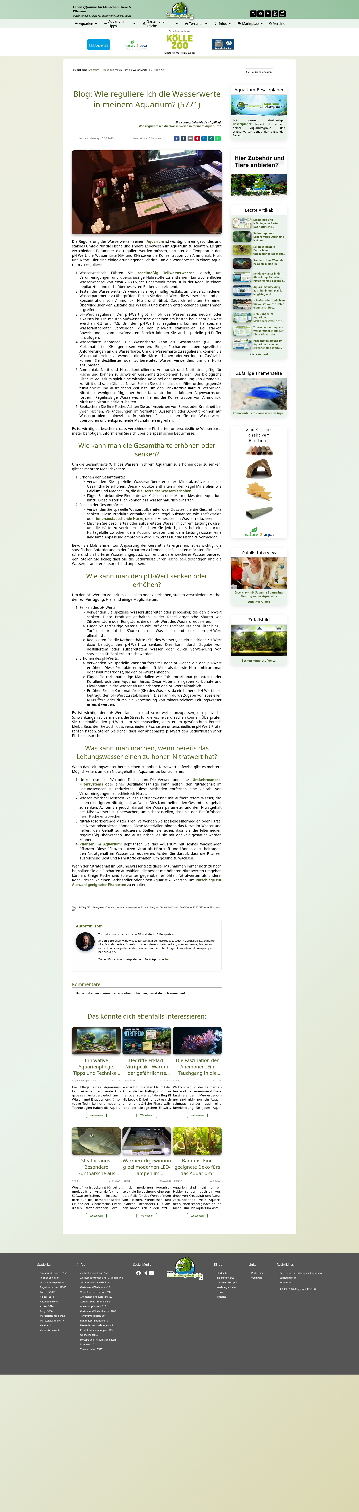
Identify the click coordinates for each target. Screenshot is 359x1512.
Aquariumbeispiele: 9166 (53, 1273)
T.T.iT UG (311, 1289)
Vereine (279, 23)
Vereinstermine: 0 (49, 1330)
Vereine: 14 (46, 1325)
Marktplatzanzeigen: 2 (52, 1315)
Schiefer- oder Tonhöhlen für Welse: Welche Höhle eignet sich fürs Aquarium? (269, 306)
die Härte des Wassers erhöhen (164, 491)
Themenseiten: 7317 (91, 1349)
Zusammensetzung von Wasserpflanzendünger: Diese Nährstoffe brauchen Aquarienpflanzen (268, 334)
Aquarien (86, 23)
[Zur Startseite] (185, 1279)
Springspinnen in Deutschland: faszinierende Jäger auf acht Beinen (268, 252)
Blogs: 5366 (46, 1311)
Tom (168, 959)
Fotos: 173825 (47, 1292)
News (220, 1292)
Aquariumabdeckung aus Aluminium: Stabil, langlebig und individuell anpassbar (267, 292)
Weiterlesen (96, 1115)
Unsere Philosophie (227, 1282)
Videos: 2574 (47, 1296)
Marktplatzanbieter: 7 (52, 1320)
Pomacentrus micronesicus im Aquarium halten (267, 413)
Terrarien (196, 23)
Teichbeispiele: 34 (49, 1277)
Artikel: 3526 (46, 1306)
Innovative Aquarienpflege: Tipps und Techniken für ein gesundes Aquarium (96, 1073)
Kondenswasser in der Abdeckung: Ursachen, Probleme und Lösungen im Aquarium (269, 279)
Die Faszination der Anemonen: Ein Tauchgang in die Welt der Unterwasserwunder (197, 1073)
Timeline (221, 1296)
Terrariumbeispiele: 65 (52, 1282)
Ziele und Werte (225, 1277)
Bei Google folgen (261, 71)
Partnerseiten (258, 1273)
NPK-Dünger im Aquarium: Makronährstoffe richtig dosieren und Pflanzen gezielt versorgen (268, 321)
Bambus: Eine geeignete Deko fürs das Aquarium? (197, 1166)
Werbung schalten (227, 1287)
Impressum (286, 1282)
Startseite (93, 70)
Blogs (105, 70)
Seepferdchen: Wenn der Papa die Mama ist (269, 261)
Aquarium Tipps (116, 23)
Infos (223, 23)
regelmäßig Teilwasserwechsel (167, 272)
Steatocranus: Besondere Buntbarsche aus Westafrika (96, 1170)
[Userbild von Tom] (86, 950)
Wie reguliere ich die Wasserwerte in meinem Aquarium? (180, 126)
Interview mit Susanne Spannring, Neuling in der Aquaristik (259, 594)
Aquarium (155, 241)
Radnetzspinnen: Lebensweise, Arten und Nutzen (268, 236)
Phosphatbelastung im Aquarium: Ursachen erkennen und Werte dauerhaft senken (267, 346)
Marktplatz (250, 23)
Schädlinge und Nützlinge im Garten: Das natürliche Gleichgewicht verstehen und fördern (269, 227)
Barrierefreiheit (288, 1277)
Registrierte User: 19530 (53, 1287)
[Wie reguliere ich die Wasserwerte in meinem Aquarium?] (147, 233)
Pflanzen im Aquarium (100, 844)
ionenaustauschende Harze (119, 518)
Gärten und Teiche (156, 23)
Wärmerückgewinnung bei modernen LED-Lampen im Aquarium (147, 1170)
